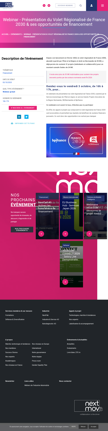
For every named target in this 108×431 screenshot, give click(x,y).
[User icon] (91, 5)
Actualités (70, 344)
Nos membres (10, 348)
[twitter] (26, 117)
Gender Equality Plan (39, 365)
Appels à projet (75, 311)
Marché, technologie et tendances (17, 344)
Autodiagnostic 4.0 (49, 324)
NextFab (45, 315)
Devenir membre (65, 5)
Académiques (10, 361)
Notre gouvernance (39, 352)
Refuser (83, 426)
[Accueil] (7, 5)
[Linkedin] (44, 5)
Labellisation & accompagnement (81, 324)
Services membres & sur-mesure (18, 311)
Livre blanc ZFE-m (73, 352)
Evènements (71, 348)
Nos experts (73, 319)
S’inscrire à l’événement (23, 108)
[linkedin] (19, 117)
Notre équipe (37, 357)
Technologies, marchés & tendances (82, 315)
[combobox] (80, 5)
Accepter (93, 426)
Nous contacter (65, 381)
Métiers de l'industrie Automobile (36, 385)
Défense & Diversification (14, 319)
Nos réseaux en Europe (40, 344)
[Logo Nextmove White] (88, 407)
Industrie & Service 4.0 (50, 319)
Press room (36, 361)
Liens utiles (29, 381)
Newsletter (9, 381)
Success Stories (11, 352)
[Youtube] (49, 5)
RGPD (74, 426)
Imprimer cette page (25, 123)
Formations (9, 315)
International (36, 348)
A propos (9, 340)
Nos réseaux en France (13, 365)
